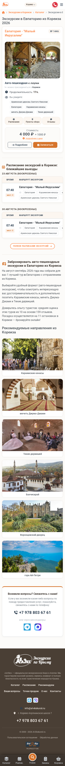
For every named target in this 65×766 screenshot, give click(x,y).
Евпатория (16, 107)
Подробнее (21, 144)
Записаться (46, 144)
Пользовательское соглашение (22, 737)
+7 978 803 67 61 (32, 720)
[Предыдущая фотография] (9, 60)
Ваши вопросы (12, 691)
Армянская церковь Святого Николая (29, 102)
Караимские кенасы (36, 107)
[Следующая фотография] (56, 60)
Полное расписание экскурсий (30, 246)
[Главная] (3, 12)
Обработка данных (49, 737)
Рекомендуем (46, 685)
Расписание (29, 685)
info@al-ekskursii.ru (34, 708)
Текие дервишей (45, 112)
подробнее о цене (33, 138)
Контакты (55, 691)
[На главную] (5, 4)
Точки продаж (31, 691)
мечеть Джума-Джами (22, 112)
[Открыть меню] (61, 4)
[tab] (14, 121)
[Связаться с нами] (55, 4)
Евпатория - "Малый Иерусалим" (20, 33)
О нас (44, 691)
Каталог (15, 685)
